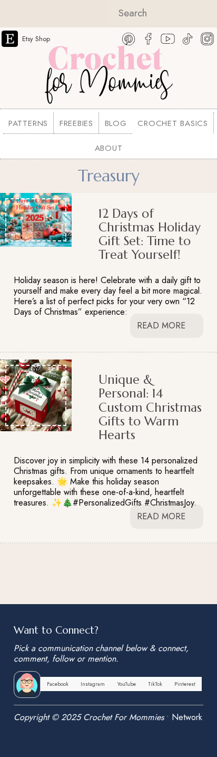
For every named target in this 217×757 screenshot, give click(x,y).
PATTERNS (28, 123)
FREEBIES (76, 123)
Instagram (93, 684)
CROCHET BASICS (172, 123)
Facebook (57, 684)
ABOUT (109, 148)
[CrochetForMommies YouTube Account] (168, 37)
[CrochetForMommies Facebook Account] (148, 37)
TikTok (155, 684)
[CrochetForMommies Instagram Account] (207, 37)
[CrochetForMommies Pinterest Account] (129, 37)
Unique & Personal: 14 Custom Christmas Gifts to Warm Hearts (150, 407)
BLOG (116, 123)
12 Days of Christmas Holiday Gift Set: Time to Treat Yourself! (149, 234)
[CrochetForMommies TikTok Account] (188, 37)
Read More (162, 325)
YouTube (126, 684)
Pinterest (184, 684)
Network (187, 717)
